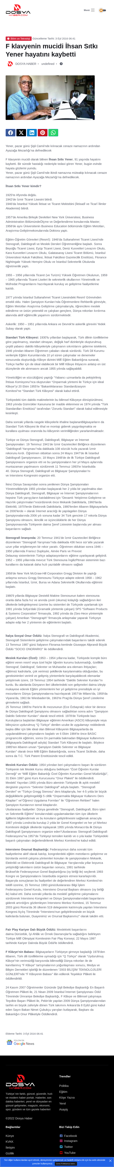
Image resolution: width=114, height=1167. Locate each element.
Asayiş (63, 1109)
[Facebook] (10, 132)
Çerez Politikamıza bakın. (66, 1163)
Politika (64, 1085)
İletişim (10, 1147)
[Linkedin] (32, 132)
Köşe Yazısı (67, 1097)
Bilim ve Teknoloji (20, 38)
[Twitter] (21, 132)
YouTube (70, 1152)
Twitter (68, 1146)
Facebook (70, 1135)
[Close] (110, 1160)
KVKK (9, 1141)
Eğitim (63, 1091)
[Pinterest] (43, 132)
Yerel (62, 1103)
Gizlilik (10, 1153)
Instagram (70, 1141)
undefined (47, 63)
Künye (10, 1135)
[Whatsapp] (53, 132)
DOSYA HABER (25, 63)
